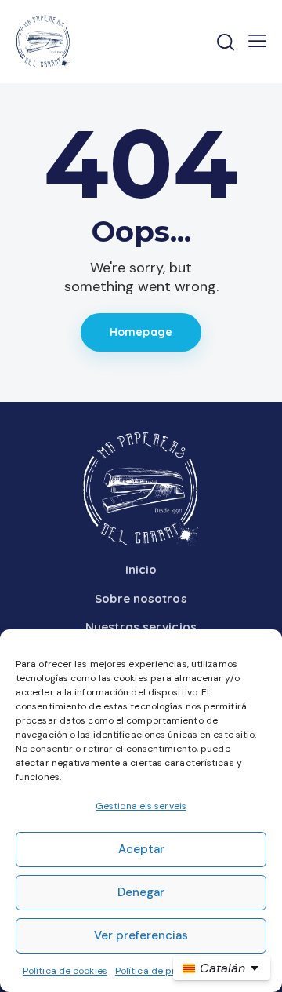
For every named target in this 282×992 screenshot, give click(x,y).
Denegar (141, 892)
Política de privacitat (162, 971)
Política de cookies (65, 971)
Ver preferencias (141, 935)
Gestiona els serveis (141, 806)
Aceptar (141, 849)
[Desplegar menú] (257, 40)
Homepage (141, 332)
